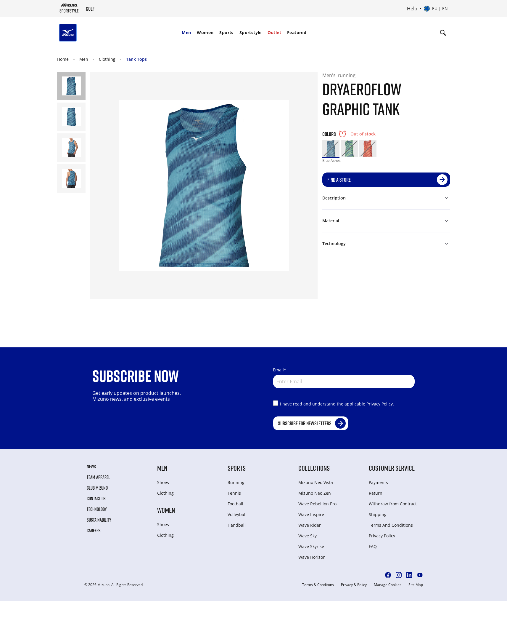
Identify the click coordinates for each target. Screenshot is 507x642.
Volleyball (237, 514)
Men (186, 32)
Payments (378, 482)
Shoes (163, 482)
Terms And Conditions (391, 525)
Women (205, 32)
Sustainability (99, 520)
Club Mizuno (97, 488)
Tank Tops (136, 59)
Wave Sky (307, 536)
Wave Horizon (312, 557)
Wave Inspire (311, 514)
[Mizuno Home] (69, 8)
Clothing (107, 59)
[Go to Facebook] (388, 575)
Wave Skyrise (311, 546)
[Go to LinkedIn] (409, 575)
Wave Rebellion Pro (317, 504)
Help (412, 8)
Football (235, 504)
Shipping (378, 514)
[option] (330, 148)
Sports (226, 32)
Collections (314, 468)
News (91, 466)
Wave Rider (309, 525)
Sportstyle (250, 32)
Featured (296, 32)
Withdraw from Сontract (393, 504)
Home (63, 59)
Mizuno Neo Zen (314, 493)
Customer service (392, 468)
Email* (279, 370)
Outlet (274, 32)
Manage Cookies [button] (387, 585)
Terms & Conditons (318, 585)
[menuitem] (186, 32)
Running (236, 482)
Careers (94, 531)
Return (375, 493)
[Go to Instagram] (399, 575)
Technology (97, 509)
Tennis (234, 493)
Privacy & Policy (354, 585)
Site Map (415, 585)
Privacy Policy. (380, 404)
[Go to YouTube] (420, 575)
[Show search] (443, 32)
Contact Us (96, 499)
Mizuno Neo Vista (315, 482)
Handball (237, 525)
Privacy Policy (382, 536)
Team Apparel (98, 477)
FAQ (373, 546)
